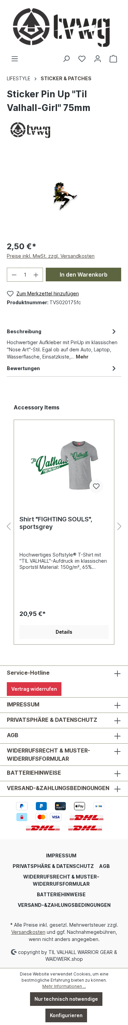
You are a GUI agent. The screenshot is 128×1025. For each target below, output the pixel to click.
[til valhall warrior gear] (30, 129)
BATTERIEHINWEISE (34, 772)
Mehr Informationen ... (64, 986)
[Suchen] (66, 58)
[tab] (62, 343)
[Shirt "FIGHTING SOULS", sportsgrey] (64, 464)
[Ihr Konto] (97, 58)
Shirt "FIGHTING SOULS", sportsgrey (55, 523)
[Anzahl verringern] (14, 275)
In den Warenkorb (84, 274)
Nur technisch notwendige (66, 999)
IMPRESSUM (23, 704)
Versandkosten (28, 932)
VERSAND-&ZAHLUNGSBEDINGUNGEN (58, 788)
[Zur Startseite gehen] (64, 27)
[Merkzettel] (82, 58)
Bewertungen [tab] (23, 368)
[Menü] (15, 58)
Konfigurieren (66, 1015)
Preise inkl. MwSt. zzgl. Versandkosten (51, 256)
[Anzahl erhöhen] (36, 275)
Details (64, 632)
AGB (12, 735)
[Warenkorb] (113, 58)
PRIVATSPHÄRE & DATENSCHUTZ (52, 719)
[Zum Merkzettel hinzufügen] (96, 486)
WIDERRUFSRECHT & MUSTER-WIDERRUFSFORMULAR (48, 754)
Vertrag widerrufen (34, 689)
